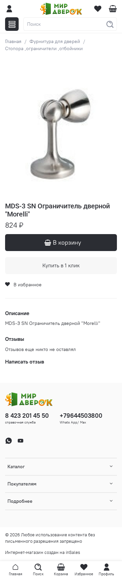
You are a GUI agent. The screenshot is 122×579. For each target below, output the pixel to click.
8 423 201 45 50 (27, 415)
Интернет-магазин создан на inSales (42, 552)
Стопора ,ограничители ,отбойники (44, 48)
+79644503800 (81, 415)
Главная (13, 41)
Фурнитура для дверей (54, 41)
